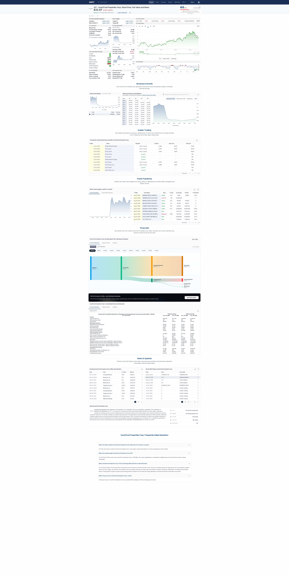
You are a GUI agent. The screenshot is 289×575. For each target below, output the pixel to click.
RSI (160, 58)
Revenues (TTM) (171, 98)
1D (136, 26)
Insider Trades (166, 58)
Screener (163, 2)
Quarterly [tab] (93, 246)
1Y (148, 26)
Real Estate (195, 416)
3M (142, 26)
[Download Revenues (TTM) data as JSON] (198, 94)
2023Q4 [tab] (156, 250)
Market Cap (190, 98)
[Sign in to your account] (198, 2)
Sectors (170, 2)
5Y (150, 26)
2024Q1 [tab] (150, 250)
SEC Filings (173, 58)
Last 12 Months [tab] (101, 246)
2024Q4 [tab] (131, 250)
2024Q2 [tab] (144, 250)
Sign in (192, 2)
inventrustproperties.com (192, 413)
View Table (195, 239)
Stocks (151, 2)
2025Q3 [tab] (112, 250)
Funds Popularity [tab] (94, 192)
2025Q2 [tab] (118, 250)
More (183, 2)
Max (154, 26)
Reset (198, 26)
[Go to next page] (142, 402)
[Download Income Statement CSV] (198, 311)
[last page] (198, 173)
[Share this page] (130, 12)
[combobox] (111, 2)
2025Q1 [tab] (124, 250)
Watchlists (177, 2)
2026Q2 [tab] (92, 250)
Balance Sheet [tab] (106, 242)
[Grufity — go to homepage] (93, 2)
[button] (91, 143)
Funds (157, 2)
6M (145, 26)
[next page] (195, 173)
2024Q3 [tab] (137, 250)
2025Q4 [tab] (105, 250)
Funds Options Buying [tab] (107, 192)
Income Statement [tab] (94, 242)
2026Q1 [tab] (99, 250)
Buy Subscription (191, 297)
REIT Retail (195, 420)
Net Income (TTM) (180, 98)
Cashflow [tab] (115, 242)
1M (139, 26)
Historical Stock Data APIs (149, 95)
